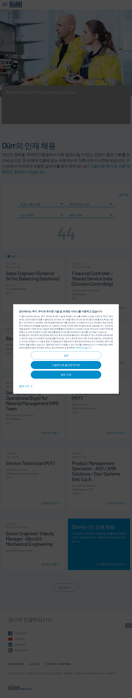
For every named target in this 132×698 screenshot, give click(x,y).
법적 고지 (24, 386)
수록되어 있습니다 (83, 347)
